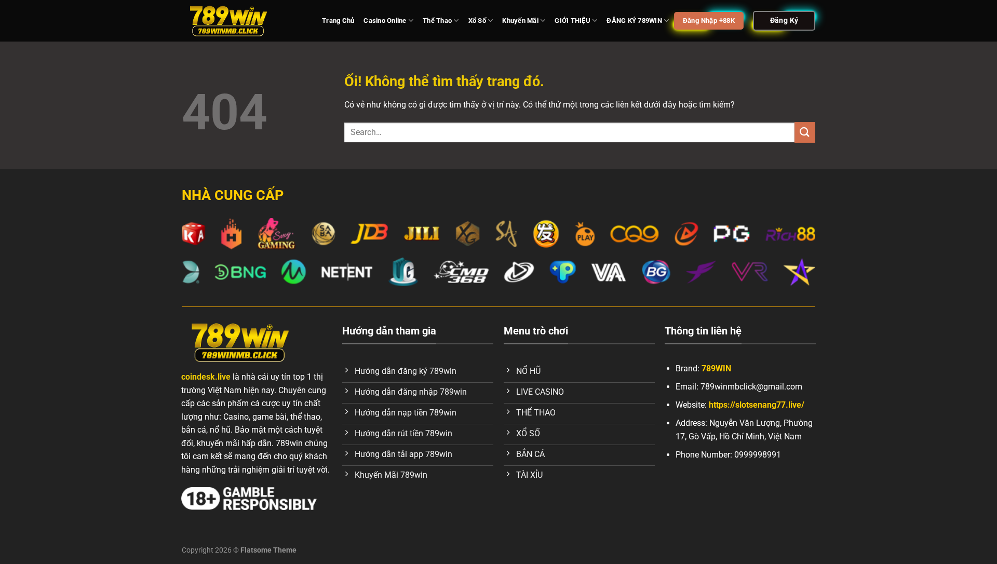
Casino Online (384, 20)
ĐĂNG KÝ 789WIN (634, 20)
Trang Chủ (338, 20)
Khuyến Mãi (520, 20)
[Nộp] (804, 132)
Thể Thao (437, 20)
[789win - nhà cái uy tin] (244, 21)
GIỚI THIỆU (572, 20)
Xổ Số (477, 20)
